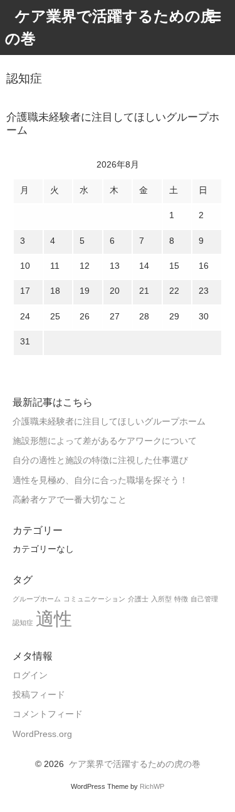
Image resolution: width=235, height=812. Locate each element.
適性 (54, 618)
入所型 (161, 599)
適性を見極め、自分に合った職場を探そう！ (100, 480)
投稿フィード (39, 694)
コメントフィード (48, 714)
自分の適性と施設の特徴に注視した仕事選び (100, 460)
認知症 (23, 622)
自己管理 (204, 599)
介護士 (138, 599)
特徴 (181, 599)
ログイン (30, 675)
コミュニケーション (94, 599)
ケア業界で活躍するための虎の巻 (135, 764)
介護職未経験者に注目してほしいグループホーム (109, 421)
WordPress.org (42, 734)
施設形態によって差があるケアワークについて (105, 441)
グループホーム (37, 599)
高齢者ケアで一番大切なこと (70, 499)
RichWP (152, 786)
